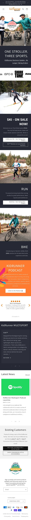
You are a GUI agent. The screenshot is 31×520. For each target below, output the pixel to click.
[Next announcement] (28, 3)
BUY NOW (6, 358)
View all (27, 374)
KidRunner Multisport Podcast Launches (14, 399)
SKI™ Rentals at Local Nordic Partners (16, 144)
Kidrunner (9, 513)
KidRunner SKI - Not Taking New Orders (15, 139)
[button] (3, 9)
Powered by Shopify (15, 513)
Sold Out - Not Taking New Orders (17, 202)
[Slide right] (19, 366)
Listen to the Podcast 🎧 (15, 290)
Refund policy (25, 513)
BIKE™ (14, 439)
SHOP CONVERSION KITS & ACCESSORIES (15, 453)
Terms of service (16, 516)
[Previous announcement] (3, 3)
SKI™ (18, 439)
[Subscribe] (25, 490)
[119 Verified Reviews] (15, 475)
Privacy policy (7, 516)
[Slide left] (12, 366)
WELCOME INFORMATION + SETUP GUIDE (15, 448)
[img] (15, 301)
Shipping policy (24, 516)
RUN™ (24, 439)
